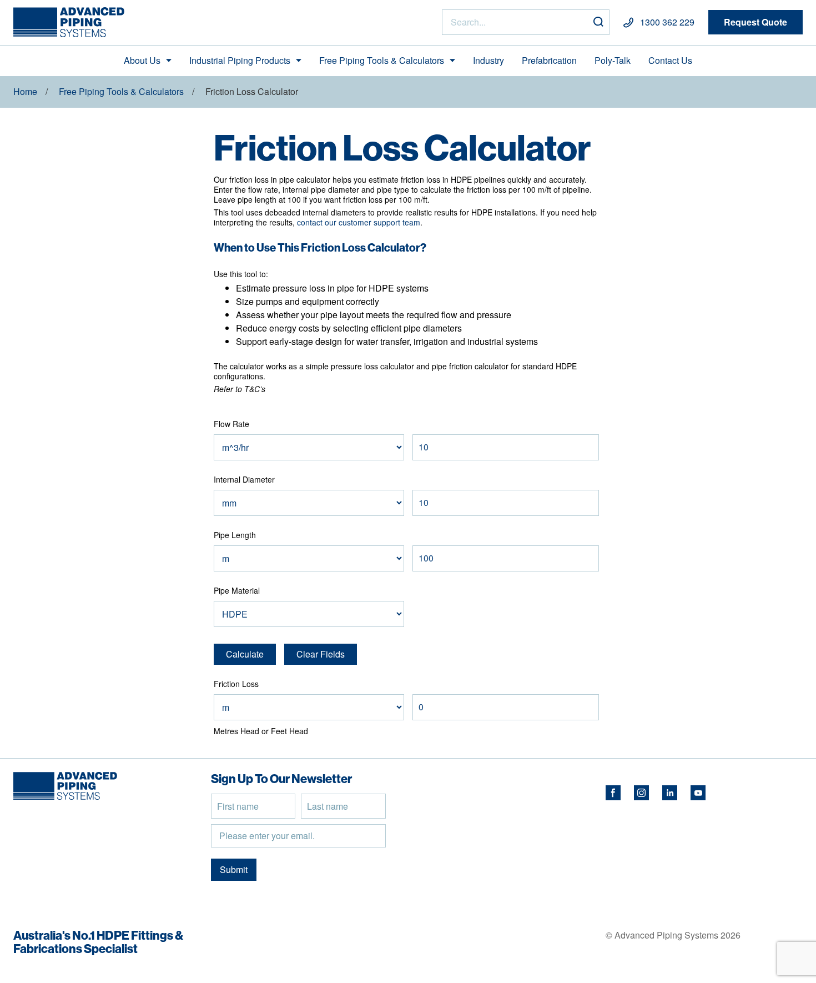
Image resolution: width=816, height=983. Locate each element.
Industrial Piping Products (239, 60)
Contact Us (670, 60)
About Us (142, 60)
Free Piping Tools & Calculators (381, 60)
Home (25, 91)
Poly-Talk (613, 60)
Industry (488, 60)
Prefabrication (549, 60)
